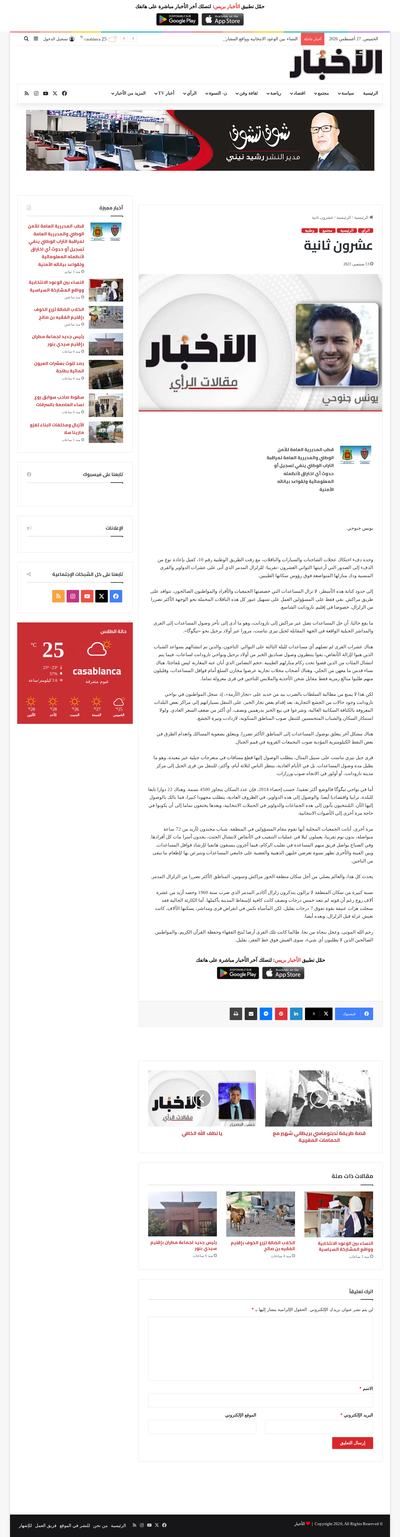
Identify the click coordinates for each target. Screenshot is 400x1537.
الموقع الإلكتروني (240, 1415)
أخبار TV (166, 93)
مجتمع (323, 93)
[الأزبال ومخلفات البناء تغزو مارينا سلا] (106, 432)
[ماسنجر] (266, 1014)
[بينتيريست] (281, 1014)
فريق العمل (46, 1525)
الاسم (366, 1388)
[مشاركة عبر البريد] (251, 1014)
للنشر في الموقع (75, 1525)
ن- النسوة (218, 93)
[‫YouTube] (87, 596)
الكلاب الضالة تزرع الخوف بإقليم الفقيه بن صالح (263, 1246)
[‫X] (101, 596)
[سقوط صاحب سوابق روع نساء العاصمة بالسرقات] (106, 405)
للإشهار (25, 1525)
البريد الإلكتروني (356, 1415)
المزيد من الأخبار (130, 93)
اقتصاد (299, 93)
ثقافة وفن (248, 93)
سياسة (348, 93)
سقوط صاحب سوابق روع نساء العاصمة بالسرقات (59, 401)
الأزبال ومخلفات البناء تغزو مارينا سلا (57, 429)
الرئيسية (370, 93)
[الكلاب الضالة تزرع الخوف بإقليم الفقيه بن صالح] (260, 1214)
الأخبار (299, 1523)
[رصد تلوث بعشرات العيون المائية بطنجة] (106, 374)
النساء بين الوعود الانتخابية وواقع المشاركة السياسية (250, 39)
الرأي (192, 93)
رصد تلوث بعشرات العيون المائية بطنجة (59, 367)
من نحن (100, 1525)
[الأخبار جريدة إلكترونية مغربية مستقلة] (336, 65)
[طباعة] (236, 1014)
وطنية (309, 230)
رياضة (275, 93)
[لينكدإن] (296, 1014)
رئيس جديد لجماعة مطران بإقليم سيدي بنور (183, 1245)
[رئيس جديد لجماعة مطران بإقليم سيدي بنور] (182, 1213)
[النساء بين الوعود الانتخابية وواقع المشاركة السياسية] (338, 1214)
